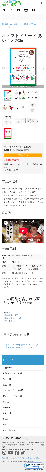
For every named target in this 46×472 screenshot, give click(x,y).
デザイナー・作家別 (11, 396)
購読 (38, 458)
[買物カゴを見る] (41, 3)
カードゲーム (9, 27)
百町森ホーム (7, 24)
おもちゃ (17, 24)
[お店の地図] (11, 10)
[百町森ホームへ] (3, 10)
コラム (5, 419)
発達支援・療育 (11, 315)
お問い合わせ (30, 458)
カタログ (6, 413)
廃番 (4, 425)
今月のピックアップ (11, 373)
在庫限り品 (7, 368)
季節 (4, 402)
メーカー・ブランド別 (12, 390)
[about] (26, 10)
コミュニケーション (13, 318)
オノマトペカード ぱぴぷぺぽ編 (19, 347)
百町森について (18, 458)
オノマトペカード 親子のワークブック (22, 345)
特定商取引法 (7, 458)
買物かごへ (23, 155)
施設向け (6, 407)
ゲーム (33, 24)
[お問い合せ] (33, 10)
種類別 (25, 24)
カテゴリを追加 (9, 430)
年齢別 (5, 379)
